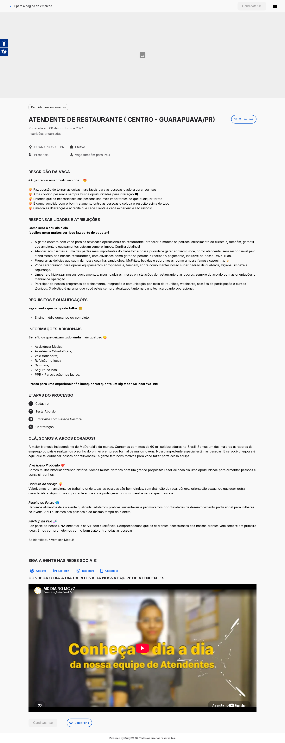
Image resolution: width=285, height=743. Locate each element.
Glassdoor (111, 570)
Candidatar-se (252, 6)
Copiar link (246, 119)
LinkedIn (63, 570)
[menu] (275, 6)
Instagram (88, 570)
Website (40, 570)
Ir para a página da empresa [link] (33, 6)
